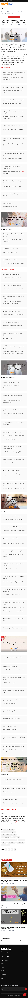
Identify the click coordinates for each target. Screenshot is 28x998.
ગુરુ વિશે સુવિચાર (21, 842)
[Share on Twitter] (5, 849)
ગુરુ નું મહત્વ (21, 839)
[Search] (2, 8)
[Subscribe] (26, 989)
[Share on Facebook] (9, 849)
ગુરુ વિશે (4, 842)
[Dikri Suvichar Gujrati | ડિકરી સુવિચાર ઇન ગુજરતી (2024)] (14, 894)
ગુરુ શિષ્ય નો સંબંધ (6, 845)
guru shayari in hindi (6, 837)
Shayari (2, 967)
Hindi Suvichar (4, 970)
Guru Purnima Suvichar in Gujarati (9, 834)
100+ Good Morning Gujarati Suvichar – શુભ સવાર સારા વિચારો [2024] (14, 881)
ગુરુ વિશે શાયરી (11, 842)
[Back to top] (24, 994)
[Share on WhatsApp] (15, 849)
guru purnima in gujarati (8, 829)
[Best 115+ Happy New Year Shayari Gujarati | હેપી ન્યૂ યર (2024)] (14, 917)
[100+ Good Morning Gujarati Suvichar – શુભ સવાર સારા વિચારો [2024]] (14, 870)
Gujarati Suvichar (8, 11)
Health (2, 978)
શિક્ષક (23, 171)
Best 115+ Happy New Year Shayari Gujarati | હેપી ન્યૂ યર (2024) (13, 928)
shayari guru (16, 837)
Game (2, 963)
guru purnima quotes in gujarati (8, 832)
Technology (3, 974)
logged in (9, 941)
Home (2, 11)
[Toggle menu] (5, 8)
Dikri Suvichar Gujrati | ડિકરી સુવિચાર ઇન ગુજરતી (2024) (13, 904)
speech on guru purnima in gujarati (9, 839)
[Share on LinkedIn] (12, 849)
